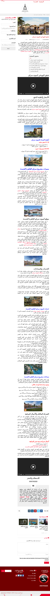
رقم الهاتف (12, 30)
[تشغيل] (47, 93)
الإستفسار (13, 42)
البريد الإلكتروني (12, 38)
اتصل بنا (36, 2)
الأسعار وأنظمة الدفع (35, 62)
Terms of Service (30, 578)
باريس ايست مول (28, 245)
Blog (33, 573)
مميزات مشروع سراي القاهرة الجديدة (39, 63)
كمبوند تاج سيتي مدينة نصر (40, 445)
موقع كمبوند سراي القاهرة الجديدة (38, 65)
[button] (33, 86)
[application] (33, 86)
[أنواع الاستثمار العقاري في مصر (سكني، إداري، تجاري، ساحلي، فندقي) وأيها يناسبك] (43, 522)
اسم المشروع (12, 26)
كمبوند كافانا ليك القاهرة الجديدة (33, 447)
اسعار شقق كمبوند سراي (38, 109)
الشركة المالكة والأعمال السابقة (38, 69)
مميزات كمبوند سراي (39, 311)
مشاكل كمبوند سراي (37, 273)
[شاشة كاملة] (19, 93)
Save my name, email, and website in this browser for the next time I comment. (34, 559)
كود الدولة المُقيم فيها (11, 34)
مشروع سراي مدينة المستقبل (36, 171)
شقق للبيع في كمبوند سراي (37, 60)
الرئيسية (41, 2)
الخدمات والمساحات (35, 67)
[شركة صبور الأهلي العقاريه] (23, 522)
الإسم (13, 22)
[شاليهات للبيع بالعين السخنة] (33, 522)
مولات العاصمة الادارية (30, 243)
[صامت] (21, 93)
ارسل (8, 48)
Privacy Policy (31, 575)
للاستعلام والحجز (34, 71)
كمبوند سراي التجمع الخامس (41, 49)
